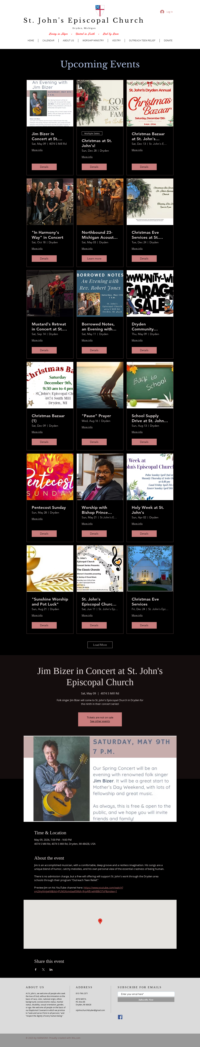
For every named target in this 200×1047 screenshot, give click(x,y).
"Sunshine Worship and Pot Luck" (50, 601)
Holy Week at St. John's (148, 510)
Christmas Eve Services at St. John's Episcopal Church (148, 235)
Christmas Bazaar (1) (48, 418)
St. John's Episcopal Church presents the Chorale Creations (99, 601)
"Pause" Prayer (96, 415)
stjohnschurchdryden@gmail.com (90, 1010)
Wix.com (76, 1037)
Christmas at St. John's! (97, 143)
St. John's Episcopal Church (84, 20)
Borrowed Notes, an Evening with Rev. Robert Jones (99, 326)
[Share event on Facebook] (35, 969)
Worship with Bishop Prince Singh (95, 510)
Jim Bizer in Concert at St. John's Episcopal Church (48, 136)
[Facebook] (120, 1017)
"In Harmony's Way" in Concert (47, 235)
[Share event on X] (43, 969)
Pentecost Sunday (49, 507)
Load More (100, 645)
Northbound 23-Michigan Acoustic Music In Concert (99, 235)
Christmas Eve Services (145, 601)
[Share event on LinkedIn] (51, 969)
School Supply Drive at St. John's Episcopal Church (149, 418)
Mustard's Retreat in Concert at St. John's (49, 326)
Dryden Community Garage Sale (143, 326)
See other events (100, 721)
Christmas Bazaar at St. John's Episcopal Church (148, 136)
